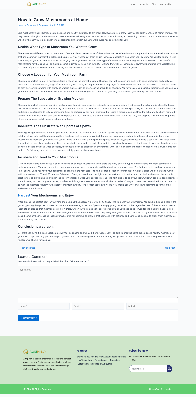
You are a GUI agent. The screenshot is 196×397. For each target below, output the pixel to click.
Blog (154, 4)
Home (132, 4)
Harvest (24, 195)
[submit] (169, 368)
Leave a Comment (27, 25)
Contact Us (165, 4)
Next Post (171, 248)
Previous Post (26, 248)
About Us (143, 4)
